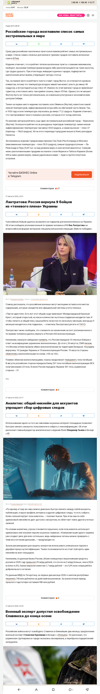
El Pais (16, 58)
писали (87, 343)
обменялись (12, 354)
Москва (20, 7)
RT (8, 433)
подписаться (82, 174)
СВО (7, 379)
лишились (11, 578)
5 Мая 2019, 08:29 (12, 26)
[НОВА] (70, 15)
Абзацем (62, 635)
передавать (71, 359)
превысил (31, 562)
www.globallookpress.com (39, 299)
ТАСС (82, 324)
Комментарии (50, 188)
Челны (8, 7)
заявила (43, 339)
